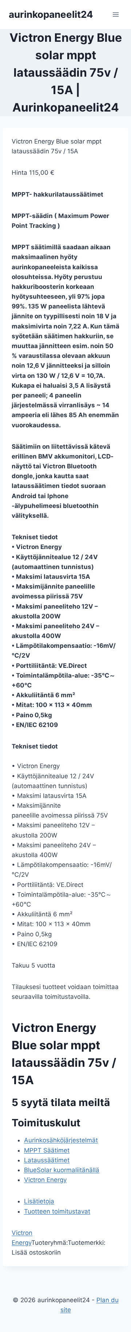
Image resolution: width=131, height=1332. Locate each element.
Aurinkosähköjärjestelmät (61, 1140)
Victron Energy (45, 1179)
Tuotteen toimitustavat (57, 1211)
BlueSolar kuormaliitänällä (61, 1170)
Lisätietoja (39, 1201)
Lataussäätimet (47, 1160)
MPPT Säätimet (47, 1150)
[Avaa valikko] (115, 14)
